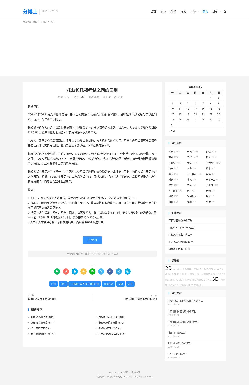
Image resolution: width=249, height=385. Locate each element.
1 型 (220, 274)
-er (188, 274)
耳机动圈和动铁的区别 (43, 317)
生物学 (175, 162)
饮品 (192, 185)
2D (168, 268)
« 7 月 (172, 131)
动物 (210, 190)
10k (178, 285)
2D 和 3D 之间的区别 (174, 274)
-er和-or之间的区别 (184, 269)
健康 (173, 173)
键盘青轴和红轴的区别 (43, 333)
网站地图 (136, 372)
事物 (193, 12)
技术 (183, 12)
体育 (191, 201)
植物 (173, 201)
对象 (173, 179)
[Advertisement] (124, 48)
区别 (53, 283)
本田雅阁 (176, 190)
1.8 (223, 274)
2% (184, 274)
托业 (63, 283)
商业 (163, 12)
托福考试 (108, 283)
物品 (173, 185)
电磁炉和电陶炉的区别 (110, 328)
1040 (215, 274)
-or (173, 269)
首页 (153, 12)
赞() (118, 96)
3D (215, 279)
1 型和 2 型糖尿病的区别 (203, 269)
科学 (173, 12)
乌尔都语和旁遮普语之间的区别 (140, 298)
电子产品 (213, 179)
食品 (192, 162)
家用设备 (194, 196)
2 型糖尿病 (185, 285)
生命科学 (213, 162)
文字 (210, 201)
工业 (192, 168)
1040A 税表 (218, 269)
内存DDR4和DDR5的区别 (112, 317)
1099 (167, 280)
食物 (191, 179)
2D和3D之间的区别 (178, 280)
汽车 (173, 168)
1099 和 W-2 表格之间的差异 (199, 280)
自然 (210, 173)
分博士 (30, 12)
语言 (205, 12)
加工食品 (194, 173)
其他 (215, 12)
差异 (192, 157)
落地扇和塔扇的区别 (41, 328)
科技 (173, 196)
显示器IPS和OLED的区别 (111, 333)
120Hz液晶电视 (196, 285)
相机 (210, 196)
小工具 (212, 185)
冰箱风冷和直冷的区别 (43, 322)
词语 (120, 283)
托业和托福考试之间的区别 (92, 90)
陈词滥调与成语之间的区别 (42, 298)
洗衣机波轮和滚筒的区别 (111, 322)
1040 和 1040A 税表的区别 (201, 274)
